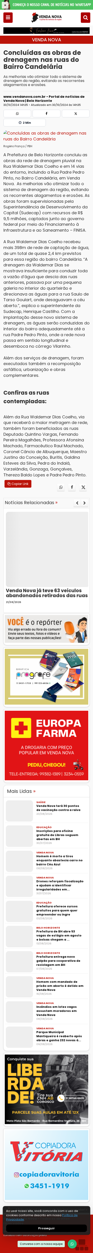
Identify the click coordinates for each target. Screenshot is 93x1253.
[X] (76, 113)
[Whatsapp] (17, 113)
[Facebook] (46, 113)
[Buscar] (85, 17)
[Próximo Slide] (84, 503)
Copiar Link (19, 484)
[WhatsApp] (72, 1243)
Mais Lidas (21, 791)
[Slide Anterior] (77, 503)
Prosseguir (46, 1228)
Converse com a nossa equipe (41, 1244)
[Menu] (8, 17)
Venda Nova (46, 40)
